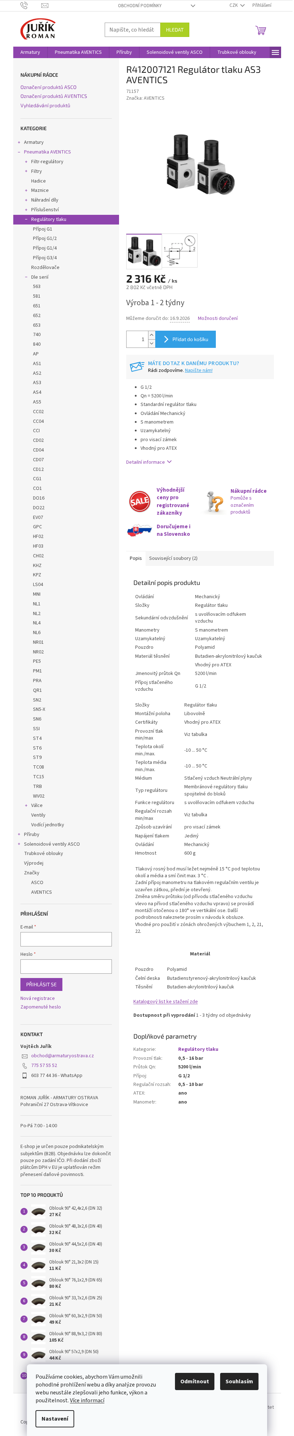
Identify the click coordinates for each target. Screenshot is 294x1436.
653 (37, 325)
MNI (37, 594)
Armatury (34, 142)
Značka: (145, 98)
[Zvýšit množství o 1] (151, 335)
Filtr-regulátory (47, 161)
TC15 (38, 776)
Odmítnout (194, 1381)
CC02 (38, 411)
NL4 (37, 623)
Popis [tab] (136, 558)
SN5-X (39, 709)
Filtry (36, 171)
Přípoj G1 (42, 229)
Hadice (38, 181)
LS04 (38, 584)
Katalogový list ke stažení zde (165, 1001)
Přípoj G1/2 (45, 238)
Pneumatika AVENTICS (47, 152)
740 (37, 334)
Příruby (31, 834)
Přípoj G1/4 (45, 248)
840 (37, 344)
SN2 (37, 700)
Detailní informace (145, 462)
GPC (37, 526)
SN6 (37, 719)
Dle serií (39, 277)
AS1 (37, 363)
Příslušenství (45, 209)
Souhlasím (239, 1381)
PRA (37, 680)
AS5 (37, 402)
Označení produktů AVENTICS (53, 96)
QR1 (37, 690)
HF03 (38, 546)
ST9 (37, 757)
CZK (234, 5)
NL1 (37, 604)
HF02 (38, 536)
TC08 (38, 767)
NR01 (38, 642)
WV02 (38, 796)
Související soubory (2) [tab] (173, 558)
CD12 (38, 469)
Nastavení (55, 1419)
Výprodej (33, 863)
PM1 (37, 671)
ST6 (37, 748)
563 (37, 286)
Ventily (38, 815)
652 (37, 315)
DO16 (38, 498)
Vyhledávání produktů (45, 105)
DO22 (38, 507)
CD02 (38, 440)
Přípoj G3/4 (45, 257)
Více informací (87, 1400)
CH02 (38, 555)
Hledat (175, 30)
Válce (37, 805)
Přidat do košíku (190, 339)
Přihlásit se (41, 984)
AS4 (37, 392)
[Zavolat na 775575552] (31, 5)
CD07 (38, 459)
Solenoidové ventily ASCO (52, 844)
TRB (37, 786)
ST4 (37, 738)
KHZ (37, 565)
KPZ (37, 574)
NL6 (37, 632)
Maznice (40, 190)
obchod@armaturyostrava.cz (62, 1055)
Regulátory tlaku (48, 219)
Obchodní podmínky (140, 6)
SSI (36, 728)
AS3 (37, 382)
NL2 (37, 613)
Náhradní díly (44, 200)
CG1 (37, 478)
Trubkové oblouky (43, 853)
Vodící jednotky (47, 824)
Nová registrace (37, 998)
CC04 (38, 421)
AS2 (37, 373)
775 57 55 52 (44, 1065)
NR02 (38, 652)
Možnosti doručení (218, 318)
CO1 (37, 488)
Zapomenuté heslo (40, 1007)
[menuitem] (30, 52)
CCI (36, 430)
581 (37, 296)
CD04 (38, 450)
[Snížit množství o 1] (151, 343)
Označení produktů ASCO (48, 87)
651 (37, 306)
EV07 (38, 517)
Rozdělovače (45, 267)
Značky (31, 873)
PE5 (37, 661)
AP (36, 354)
